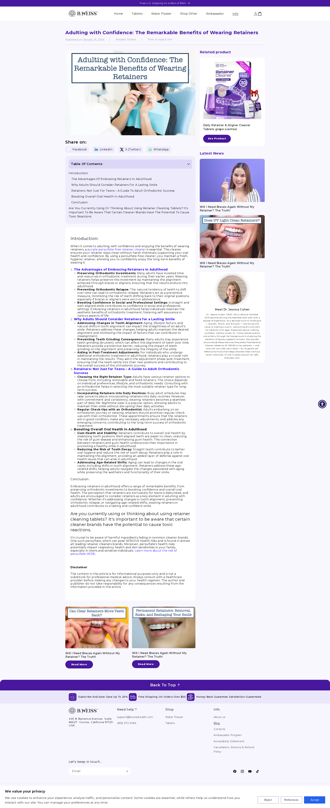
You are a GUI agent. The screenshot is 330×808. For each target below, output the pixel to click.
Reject (268, 799)
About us (219, 717)
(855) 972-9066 (126, 723)
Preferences (291, 799)
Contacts (219, 729)
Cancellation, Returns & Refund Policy (234, 749)
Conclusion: (79, 202)
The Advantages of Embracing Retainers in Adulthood (111, 179)
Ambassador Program (228, 735)
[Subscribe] (127, 771)
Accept (314, 799)
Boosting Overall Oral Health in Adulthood (102, 196)
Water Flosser (174, 717)
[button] (235, 14)
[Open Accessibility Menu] (322, 404)
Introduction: (78, 173)
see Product (217, 138)
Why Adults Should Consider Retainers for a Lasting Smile (114, 184)
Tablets (170, 723)
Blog (217, 723)
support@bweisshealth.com (135, 717)
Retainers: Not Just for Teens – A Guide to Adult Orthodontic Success (123, 190)
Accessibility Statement (229, 741)
